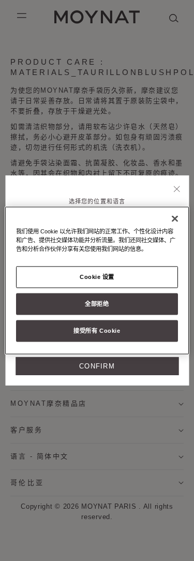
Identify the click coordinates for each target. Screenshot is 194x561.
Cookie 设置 (97, 277)
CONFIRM (97, 366)
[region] (97, 280)
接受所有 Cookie (96, 331)
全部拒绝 (97, 304)
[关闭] (177, 190)
